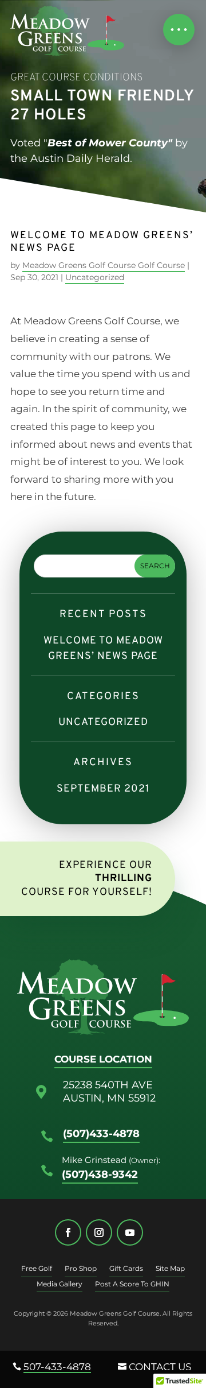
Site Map (170, 1269)
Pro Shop (81, 1269)
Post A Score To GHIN (132, 1284)
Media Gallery (59, 1284)
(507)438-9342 (100, 1174)
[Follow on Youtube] (130, 1232)
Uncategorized (94, 278)
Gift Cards (126, 1269)
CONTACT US (160, 1367)
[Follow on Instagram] (99, 1232)
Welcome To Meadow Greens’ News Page (103, 648)
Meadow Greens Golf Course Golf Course (103, 266)
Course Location (103, 1059)
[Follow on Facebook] (68, 1232)
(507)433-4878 (101, 1133)
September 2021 (103, 789)
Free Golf (36, 1269)
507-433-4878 (57, 1367)
